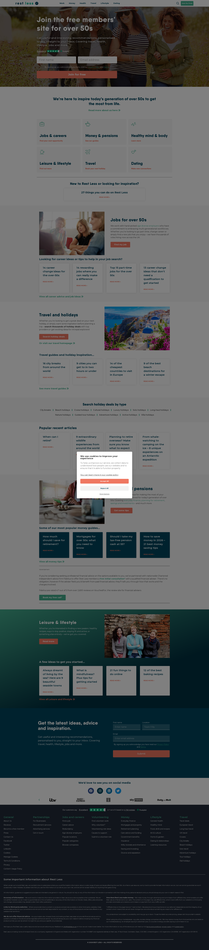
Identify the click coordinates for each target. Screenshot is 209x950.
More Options (104, 494)
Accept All (104, 481)
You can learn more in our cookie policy (99, 475)
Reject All (105, 488)
